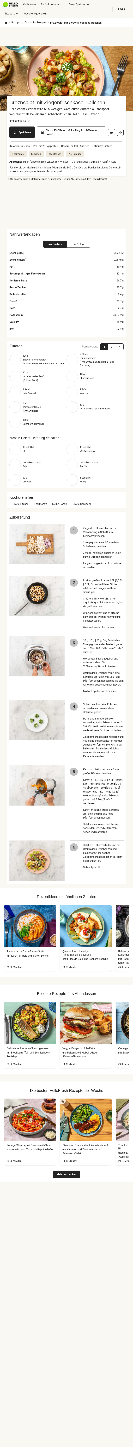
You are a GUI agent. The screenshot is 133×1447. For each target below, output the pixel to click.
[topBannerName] (66, 36)
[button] (66, 346)
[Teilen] (120, 132)
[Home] (6, 23)
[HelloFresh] (10, 4)
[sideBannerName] (66, 205)
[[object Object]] (111, 132)
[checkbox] (10, 121)
